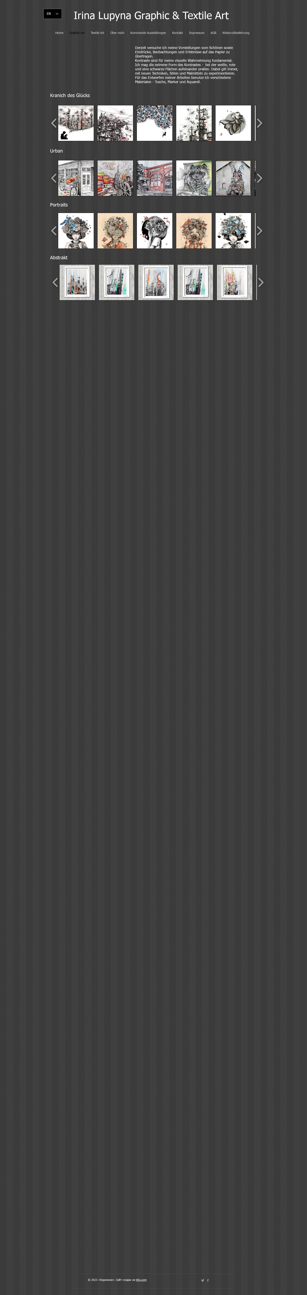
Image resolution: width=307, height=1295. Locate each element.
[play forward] (259, 123)
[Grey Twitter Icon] (203, 1280)
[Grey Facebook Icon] (208, 1280)
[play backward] (54, 123)
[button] (76, 123)
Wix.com (141, 1280)
